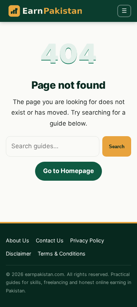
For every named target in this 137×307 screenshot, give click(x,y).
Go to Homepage (68, 170)
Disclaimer (18, 253)
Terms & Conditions (61, 253)
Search (117, 146)
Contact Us (50, 240)
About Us (17, 240)
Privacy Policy (87, 240)
